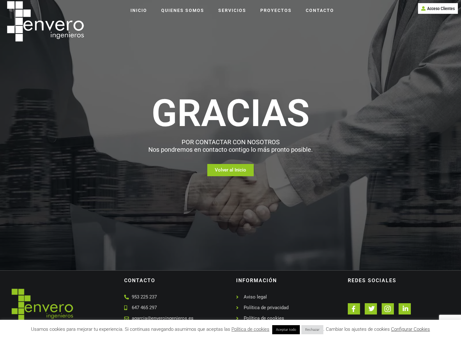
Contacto (320, 10)
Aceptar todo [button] (286, 330)
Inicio (138, 10)
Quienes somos (182, 10)
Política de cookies (250, 329)
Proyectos (276, 10)
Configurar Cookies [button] (410, 329)
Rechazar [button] (312, 330)
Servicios (232, 10)
